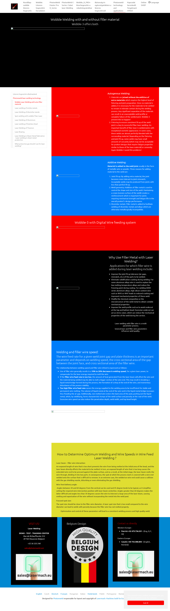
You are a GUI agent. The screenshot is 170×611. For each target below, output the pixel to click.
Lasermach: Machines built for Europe (111, 598)
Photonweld (58, 598)
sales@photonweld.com (34, 548)
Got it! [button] (145, 603)
